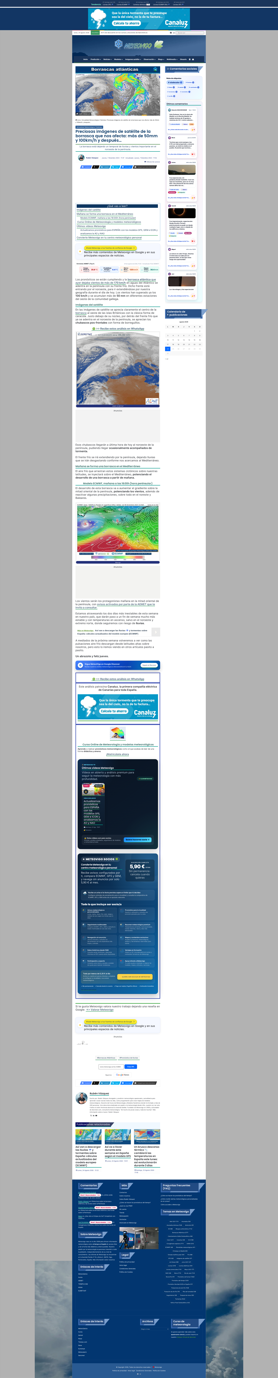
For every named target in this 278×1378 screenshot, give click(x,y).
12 (178, 340)
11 (173, 340)
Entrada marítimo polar (176, 1254)
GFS (171, 1258)
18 (173, 344)
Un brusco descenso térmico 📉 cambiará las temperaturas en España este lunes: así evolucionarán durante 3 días (146, 1156)
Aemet (80, 1335)
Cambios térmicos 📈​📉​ (141, 4)
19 (178, 344)
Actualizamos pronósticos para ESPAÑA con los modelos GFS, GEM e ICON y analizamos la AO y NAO (119, 232)
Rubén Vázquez (92, 158)
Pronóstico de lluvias (129, 1058)
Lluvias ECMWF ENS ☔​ (161, 4)
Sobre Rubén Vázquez (127, 1199)
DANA (190, 1243)
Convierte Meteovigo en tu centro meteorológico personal (109, 237)
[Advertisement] (117, 187)
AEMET (80, 1281)
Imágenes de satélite (184, 1258)
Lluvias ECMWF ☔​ (123, 4)
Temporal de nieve (187, 1295)
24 (168, 349)
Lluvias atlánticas (185, 1266)
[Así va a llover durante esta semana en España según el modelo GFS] (118, 1136)
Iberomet (81, 1355)
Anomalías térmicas (174, 1225)
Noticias (106, 59)
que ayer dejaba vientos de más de (115, 281)
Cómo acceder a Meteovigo (170, 1204)
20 (184, 344)
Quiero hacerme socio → (138, 839)
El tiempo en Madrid (180, 1251)
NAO (168, 1273)
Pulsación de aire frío (172, 1291)
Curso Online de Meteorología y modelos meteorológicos (109, 221)
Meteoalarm (82, 1352)
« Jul (166, 359)
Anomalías (186, 1221)
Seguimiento (171, 1295)
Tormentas (180, 1299)
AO (170, 1229)
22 (194, 344)
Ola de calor (189, 1273)
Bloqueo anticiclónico (184, 1229)
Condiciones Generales (127, 1268)
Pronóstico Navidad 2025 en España (180, 1284)
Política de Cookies (126, 1272)
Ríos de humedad (189, 1291)
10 (168, 340)
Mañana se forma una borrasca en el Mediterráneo (105, 213)
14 (189, 340)
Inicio (85, 59)
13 (184, 340)
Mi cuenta (122, 1209)
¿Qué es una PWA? (125, 1206)
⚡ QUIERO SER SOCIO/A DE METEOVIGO (135, 977)
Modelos (117, 59)
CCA (191, 1240)
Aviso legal (123, 1265)
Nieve (177, 1273)
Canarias (181, 1240)
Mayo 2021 (189, 1269)
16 (200, 340)
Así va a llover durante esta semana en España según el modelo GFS (118, 1151)
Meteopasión (123, 1216)
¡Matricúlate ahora (117, 754)
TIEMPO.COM (83, 1284)
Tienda (121, 1212)
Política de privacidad (126, 1262)
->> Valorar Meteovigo (99, 1009)
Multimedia (171, 59)
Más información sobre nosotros (104, 1260)
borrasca (81, 312)
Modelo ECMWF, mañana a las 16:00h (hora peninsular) (108, 218)
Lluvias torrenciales (173, 1269)
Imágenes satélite (132, 59)
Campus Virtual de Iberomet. (186, 1337)
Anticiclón (189, 1225)
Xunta (80, 1277)
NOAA (80, 1287)
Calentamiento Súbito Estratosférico (180, 1236)
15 (194, 340)
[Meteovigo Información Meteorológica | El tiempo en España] (139, 44)
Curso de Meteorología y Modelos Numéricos (125, 1103)
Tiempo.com (82, 1342)
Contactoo (123, 1192)
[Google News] (122, 1075)
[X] (91, 1115)
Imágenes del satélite (89, 209)
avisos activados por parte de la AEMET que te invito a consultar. (115, 606)
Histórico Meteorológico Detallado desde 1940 (119, 33)
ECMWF (169, 1247)
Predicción (95, 59)
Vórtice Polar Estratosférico (180, 1302)
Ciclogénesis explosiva (175, 1243)
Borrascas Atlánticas (106, 1058)
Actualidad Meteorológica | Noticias (94, 120)
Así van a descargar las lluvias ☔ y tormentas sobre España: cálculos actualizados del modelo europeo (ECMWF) (88, 1156)
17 (167, 344)
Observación (149, 59)
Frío (189, 1254)
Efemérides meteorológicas (185, 1247)
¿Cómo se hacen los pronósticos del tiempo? (135, 1202)
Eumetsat (81, 1349)
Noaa (80, 1338)
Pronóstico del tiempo (180, 1280)
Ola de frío (170, 1277)
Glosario (183, 59)
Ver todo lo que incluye (88, 989)
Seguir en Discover (149, 665)
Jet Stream (174, 1262)
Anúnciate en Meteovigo (128, 1223)
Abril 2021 (174, 1221)
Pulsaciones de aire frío (180, 1288)
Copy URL (130, 1067)
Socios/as (122, 1219)
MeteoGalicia (82, 1274)
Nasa (80, 1345)
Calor (170, 1240)
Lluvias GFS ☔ (108, 4)
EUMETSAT (82, 1291)
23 (200, 344)
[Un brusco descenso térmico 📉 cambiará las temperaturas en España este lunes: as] (147, 1136)
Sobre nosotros (124, 1196)
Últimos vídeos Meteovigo (91, 226)
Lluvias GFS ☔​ (178, 4)
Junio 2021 (186, 1262)
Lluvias (172, 1266)
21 (189, 344)
